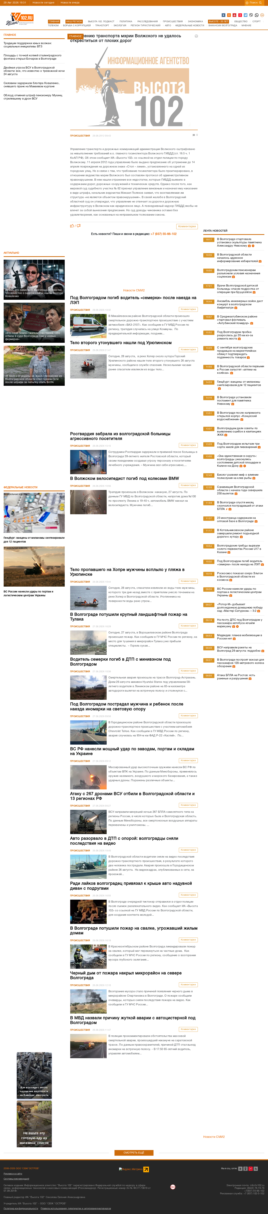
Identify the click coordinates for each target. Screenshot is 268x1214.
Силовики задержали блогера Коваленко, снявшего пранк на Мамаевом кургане (31, 85)
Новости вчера (70, 3)
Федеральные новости (21, 487)
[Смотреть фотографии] (249, 246)
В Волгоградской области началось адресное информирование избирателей (237, 258)
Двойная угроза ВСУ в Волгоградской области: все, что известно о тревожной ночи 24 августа (34, 71)
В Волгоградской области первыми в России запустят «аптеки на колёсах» (240, 369)
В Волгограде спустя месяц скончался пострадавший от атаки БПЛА (240, 505)
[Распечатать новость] (196, 36)
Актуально (11, 253)
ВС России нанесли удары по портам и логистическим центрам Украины (239, 592)
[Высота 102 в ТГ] (246, 15)
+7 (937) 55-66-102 (164, 234)
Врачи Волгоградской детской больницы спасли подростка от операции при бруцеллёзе (238, 289)
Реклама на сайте (13, 1174)
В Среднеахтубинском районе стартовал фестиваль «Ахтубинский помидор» (237, 320)
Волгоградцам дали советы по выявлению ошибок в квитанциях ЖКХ (239, 431)
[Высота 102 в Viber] (251, 15)
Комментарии (187, 226)
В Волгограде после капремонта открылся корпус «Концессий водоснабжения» (238, 416)
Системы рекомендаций (16, 1179)
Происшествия (80, 136)
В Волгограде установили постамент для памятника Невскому (234, 400)
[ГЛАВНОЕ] (134, 87)
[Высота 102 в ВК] (224, 15)
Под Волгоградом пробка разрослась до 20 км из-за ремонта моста (235, 335)
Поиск (254, 3)
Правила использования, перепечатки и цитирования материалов (76, 1209)
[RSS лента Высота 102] (256, 1169)
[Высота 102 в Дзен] (240, 15)
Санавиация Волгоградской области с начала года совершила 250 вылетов (239, 490)
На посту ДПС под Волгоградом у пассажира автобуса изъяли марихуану (239, 623)
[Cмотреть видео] (253, 246)
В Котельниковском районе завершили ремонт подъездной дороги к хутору (238, 533)
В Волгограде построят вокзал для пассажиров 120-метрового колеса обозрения (240, 663)
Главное (10, 35)
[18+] (262, 15)
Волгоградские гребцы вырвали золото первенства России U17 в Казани (239, 549)
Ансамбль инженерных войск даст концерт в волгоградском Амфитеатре (240, 304)
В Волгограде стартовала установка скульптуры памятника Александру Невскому (239, 242)
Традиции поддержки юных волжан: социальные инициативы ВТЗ (28, 45)
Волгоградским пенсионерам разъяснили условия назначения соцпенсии (238, 273)
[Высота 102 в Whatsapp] (257, 15)
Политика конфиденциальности (21, 1209)
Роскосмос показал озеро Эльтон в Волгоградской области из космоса (240, 576)
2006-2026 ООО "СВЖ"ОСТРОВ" (21, 1169)
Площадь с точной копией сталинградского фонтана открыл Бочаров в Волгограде (33, 57)
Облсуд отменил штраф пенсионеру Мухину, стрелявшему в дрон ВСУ (33, 97)
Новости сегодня (43, 3)
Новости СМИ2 (134, 290)
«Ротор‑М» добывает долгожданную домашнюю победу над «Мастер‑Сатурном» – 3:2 (240, 607)
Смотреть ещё (134, 1153)
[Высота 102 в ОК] (229, 15)
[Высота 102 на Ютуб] (235, 15)
